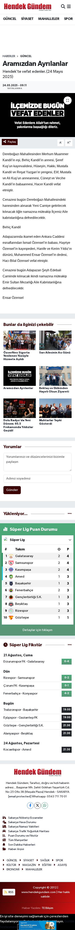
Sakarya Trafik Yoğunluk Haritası (28, 831)
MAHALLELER (48, 19)
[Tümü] (70, 513)
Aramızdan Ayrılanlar (18, 388)
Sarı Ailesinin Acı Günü (54, 352)
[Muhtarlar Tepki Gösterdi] (55, 408)
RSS (10, 892)
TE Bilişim (47, 908)
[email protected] (19, 796)
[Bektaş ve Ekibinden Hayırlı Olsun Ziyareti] (55, 376)
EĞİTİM (46, 864)
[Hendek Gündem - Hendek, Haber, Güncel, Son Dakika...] (28, 7)
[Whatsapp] (44, 805)
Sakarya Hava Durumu (22, 822)
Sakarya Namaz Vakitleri (23, 826)
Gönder (12, 490)
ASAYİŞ (62, 864)
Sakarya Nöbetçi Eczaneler (25, 817)
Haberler (9, 56)
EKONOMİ (13, 869)
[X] (37, 805)
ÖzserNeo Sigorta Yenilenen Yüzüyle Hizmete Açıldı (16, 356)
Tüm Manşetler (18, 840)
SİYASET (27, 19)
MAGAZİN (29, 864)
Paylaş (12, 141)
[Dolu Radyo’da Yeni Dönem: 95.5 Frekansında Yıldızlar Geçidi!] (19, 408)
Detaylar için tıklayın (37, 630)
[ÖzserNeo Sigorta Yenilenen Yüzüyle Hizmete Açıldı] (19, 340)
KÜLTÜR (11, 864)
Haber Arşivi (16, 849)
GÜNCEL (9, 19)
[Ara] (63, 7)
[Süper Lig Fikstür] (70, 645)
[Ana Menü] (69, 7)
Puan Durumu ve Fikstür (23, 835)
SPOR (68, 19)
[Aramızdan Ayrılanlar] (37, 115)
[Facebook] (30, 805)
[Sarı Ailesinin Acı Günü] (55, 340)
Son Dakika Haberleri (21, 844)
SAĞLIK (45, 860)
